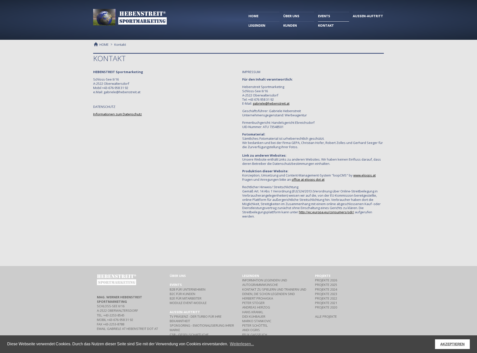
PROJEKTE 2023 (326, 294)
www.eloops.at (364, 175)
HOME (253, 16)
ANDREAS (256, 307)
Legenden (250, 275)
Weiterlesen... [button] (242, 344)
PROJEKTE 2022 (326, 298)
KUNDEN (290, 25)
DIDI (253, 316)
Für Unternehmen (187, 289)
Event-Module (188, 303)
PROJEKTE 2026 (326, 280)
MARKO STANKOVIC (256, 321)
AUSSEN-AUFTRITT (368, 16)
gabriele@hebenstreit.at (271, 103)
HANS (252, 312)
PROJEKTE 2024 (326, 289)
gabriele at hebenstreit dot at (132, 328)
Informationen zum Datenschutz (117, 114)
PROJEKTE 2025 (326, 284)
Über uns (178, 275)
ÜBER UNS (291, 16)
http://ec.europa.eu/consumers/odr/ (326, 212)
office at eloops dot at (308, 179)
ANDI (251, 330)
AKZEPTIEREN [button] (452, 344)
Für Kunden (182, 294)
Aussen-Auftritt (185, 312)
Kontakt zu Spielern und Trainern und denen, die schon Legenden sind (274, 291)
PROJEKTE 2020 (326, 307)
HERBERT (257, 298)
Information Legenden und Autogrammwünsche (264, 282)
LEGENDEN (256, 25)
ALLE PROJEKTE (326, 316)
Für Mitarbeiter (185, 298)
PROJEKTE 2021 (326, 303)
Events (176, 284)
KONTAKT (326, 25)
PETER (253, 303)
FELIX (254, 334)
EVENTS (324, 16)
